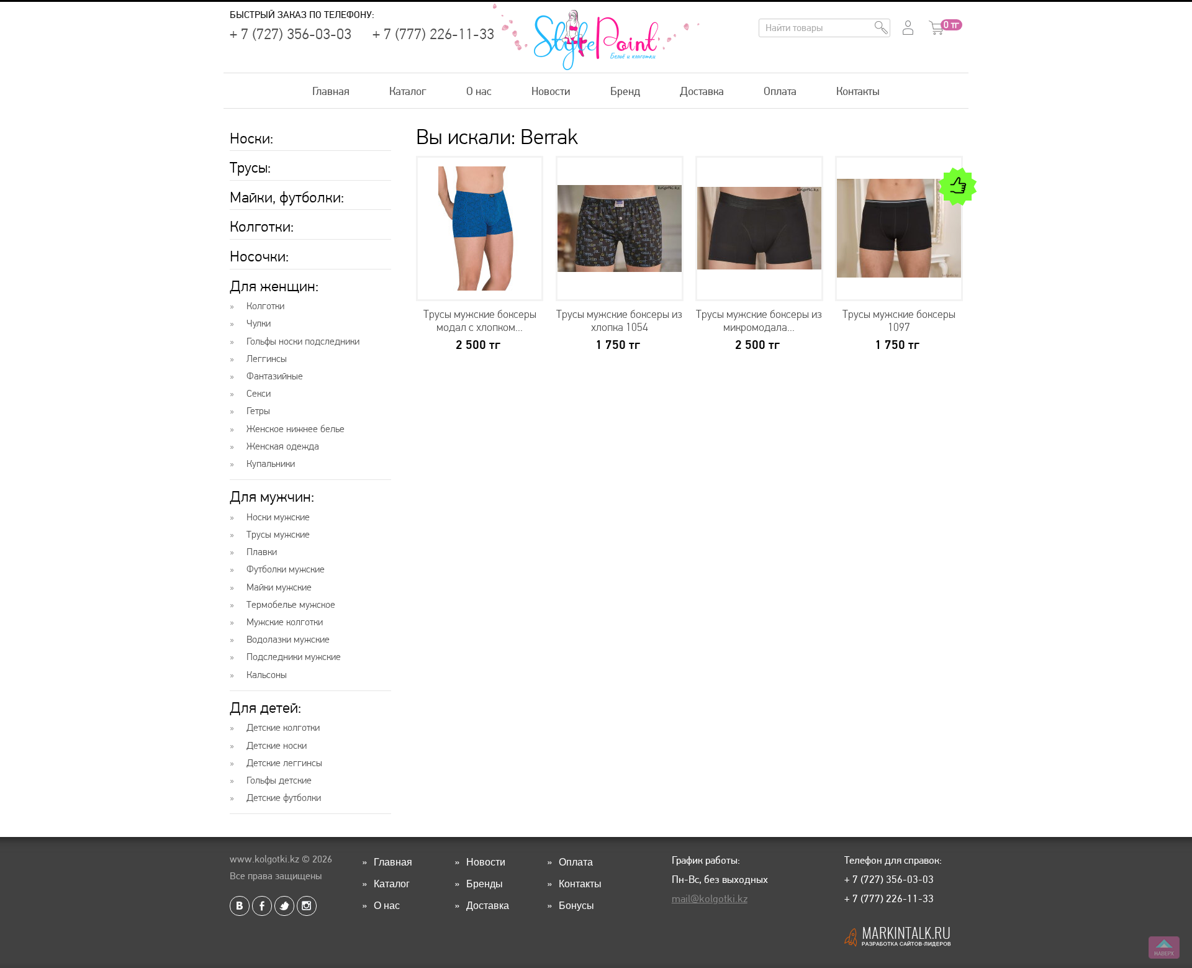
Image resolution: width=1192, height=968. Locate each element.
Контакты (858, 90)
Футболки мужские (285, 569)
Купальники (270, 463)
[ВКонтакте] (240, 906)
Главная (331, 90)
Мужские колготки (284, 622)
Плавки (261, 552)
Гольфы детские (279, 780)
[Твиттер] (284, 906)
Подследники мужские (293, 657)
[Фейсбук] (262, 906)
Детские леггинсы (284, 763)
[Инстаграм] (307, 906)
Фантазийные (274, 376)
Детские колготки (283, 727)
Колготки (265, 306)
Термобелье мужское (290, 604)
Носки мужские (278, 517)
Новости (551, 90)
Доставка (702, 90)
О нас (479, 90)
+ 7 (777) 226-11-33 (433, 34)
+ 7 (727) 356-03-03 (290, 34)
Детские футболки (283, 797)
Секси (258, 393)
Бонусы (576, 905)
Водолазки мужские (288, 639)
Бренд (625, 90)
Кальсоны (266, 675)
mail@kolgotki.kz (709, 898)
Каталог (408, 90)
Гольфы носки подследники (302, 341)
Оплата (780, 90)
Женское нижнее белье (295, 429)
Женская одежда (282, 446)
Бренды (484, 883)
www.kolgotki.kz (264, 859)
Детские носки (276, 745)
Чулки (258, 323)
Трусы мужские (278, 534)
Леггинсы (266, 358)
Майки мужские (279, 587)
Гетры (258, 411)
